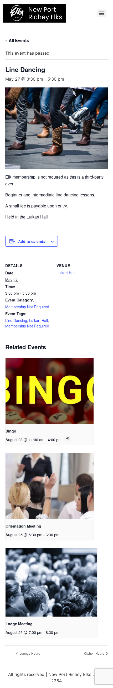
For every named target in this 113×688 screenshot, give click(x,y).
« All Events (17, 40)
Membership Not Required (27, 306)
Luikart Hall (38, 320)
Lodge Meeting (19, 623)
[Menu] (101, 13)
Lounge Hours (29, 653)
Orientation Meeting (23, 526)
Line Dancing (16, 320)
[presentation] (50, 391)
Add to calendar (32, 241)
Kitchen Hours (94, 653)
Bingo (11, 431)
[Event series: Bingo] (67, 438)
